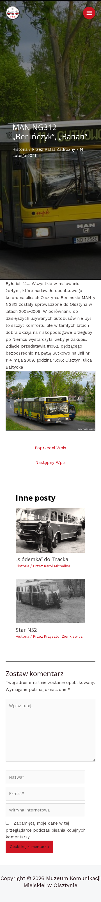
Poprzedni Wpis (50, 447)
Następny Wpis (50, 462)
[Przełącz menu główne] (89, 13)
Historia (19, 149)
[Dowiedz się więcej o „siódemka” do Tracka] (50, 530)
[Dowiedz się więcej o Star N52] (50, 601)
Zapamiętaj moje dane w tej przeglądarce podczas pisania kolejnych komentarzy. (46, 830)
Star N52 (26, 629)
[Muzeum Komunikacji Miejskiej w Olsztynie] (13, 13)
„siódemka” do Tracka (42, 559)
